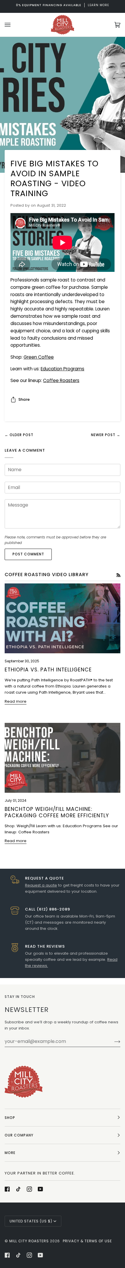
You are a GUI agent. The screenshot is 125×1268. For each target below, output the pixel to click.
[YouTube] (40, 1189)
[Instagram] (29, 1189)
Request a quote (41, 885)
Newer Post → (105, 434)
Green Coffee (39, 357)
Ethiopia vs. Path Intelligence (48, 669)
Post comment (28, 554)
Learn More (62, 5)
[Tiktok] (18, 1189)
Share (24, 399)
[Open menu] (13, 25)
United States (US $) (31, 1221)
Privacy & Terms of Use (87, 1240)
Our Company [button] (19, 1135)
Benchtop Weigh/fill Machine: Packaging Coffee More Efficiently (57, 812)
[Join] (112, 1041)
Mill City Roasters (29, 1240)
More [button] (10, 1152)
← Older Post (19, 434)
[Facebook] (7, 1189)
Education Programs (62, 369)
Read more (15, 701)
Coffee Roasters (61, 380)
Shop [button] (10, 1117)
